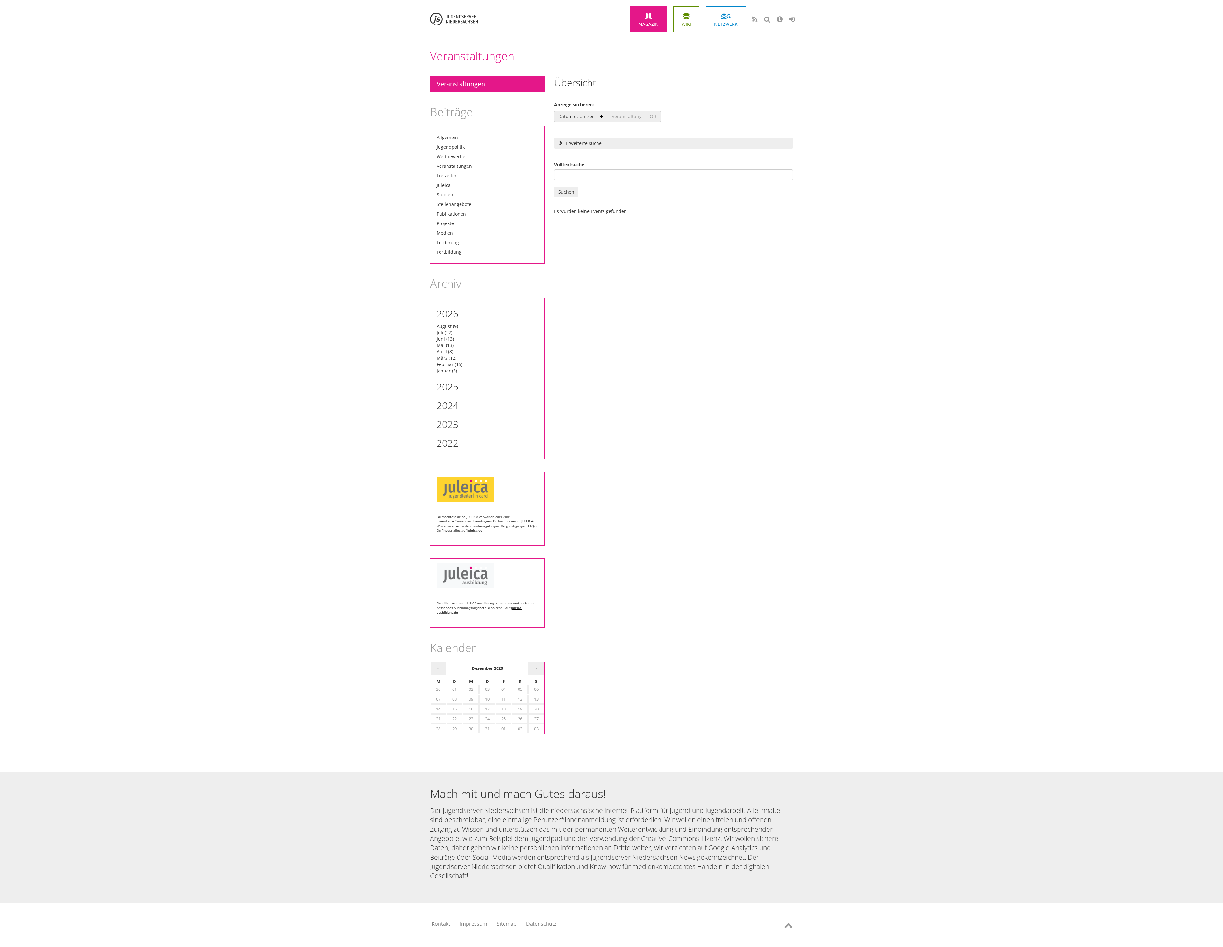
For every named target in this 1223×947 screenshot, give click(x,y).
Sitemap (507, 923)
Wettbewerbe (451, 156)
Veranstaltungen (461, 84)
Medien (445, 233)
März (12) (446, 358)
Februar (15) (449, 364)
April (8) (445, 352)
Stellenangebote (454, 204)
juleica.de (474, 530)
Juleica (444, 185)
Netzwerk (726, 24)
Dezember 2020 (487, 668)
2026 (447, 313)
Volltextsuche (569, 164)
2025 (447, 386)
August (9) (447, 326)
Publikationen (451, 214)
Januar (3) (447, 371)
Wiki (686, 24)
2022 (447, 442)
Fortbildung (449, 252)
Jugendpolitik (451, 147)
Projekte (445, 223)
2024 (447, 405)
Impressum (473, 923)
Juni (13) (445, 339)
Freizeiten (447, 176)
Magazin (648, 24)
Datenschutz (541, 923)
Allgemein (447, 137)
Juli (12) (444, 332)
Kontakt (441, 923)
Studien (445, 195)
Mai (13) (445, 345)
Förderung (448, 242)
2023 (447, 424)
